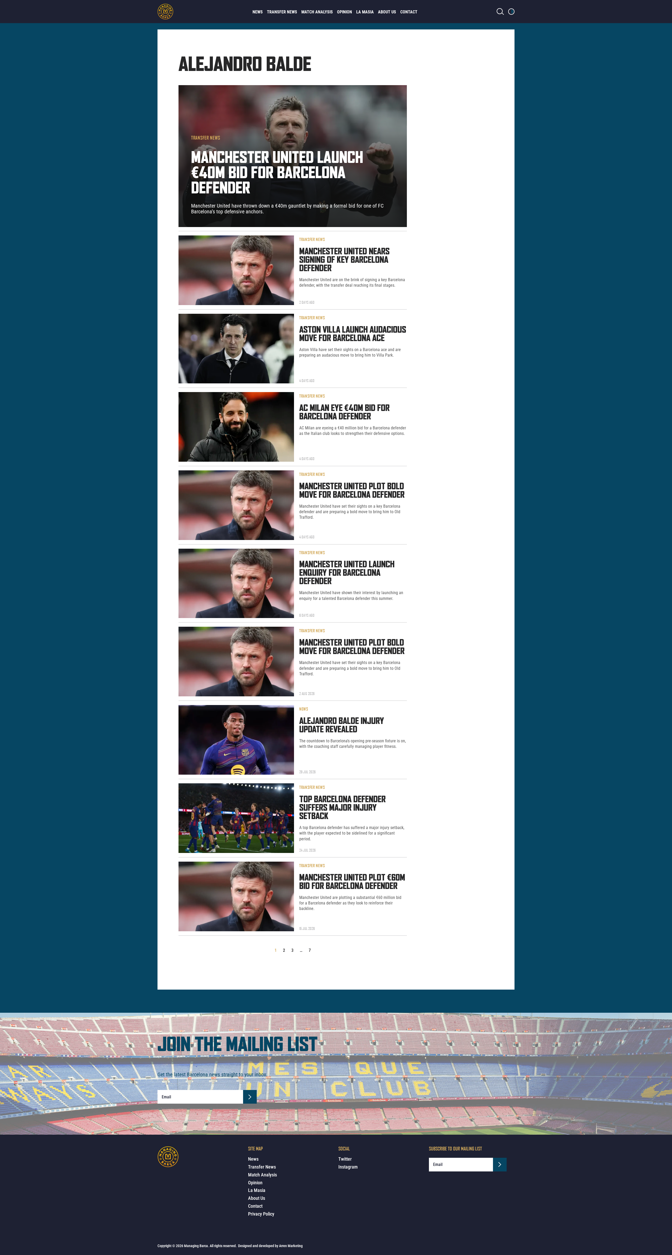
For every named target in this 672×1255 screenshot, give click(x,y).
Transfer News (282, 11)
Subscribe (250, 1097)
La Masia (365, 11)
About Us (387, 11)
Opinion (344, 11)
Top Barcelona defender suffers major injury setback (342, 808)
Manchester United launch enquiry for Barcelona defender (347, 573)
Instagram (348, 1167)
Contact (408, 11)
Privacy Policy (261, 1214)
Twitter (345, 1159)
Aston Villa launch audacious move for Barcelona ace (352, 334)
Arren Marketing (291, 1246)
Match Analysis (317, 11)
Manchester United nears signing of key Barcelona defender (344, 260)
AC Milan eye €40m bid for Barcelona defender (344, 412)
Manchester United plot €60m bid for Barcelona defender (352, 882)
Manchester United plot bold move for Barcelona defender (352, 490)
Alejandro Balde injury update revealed (341, 725)
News (258, 11)
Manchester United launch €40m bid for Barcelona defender (277, 174)
